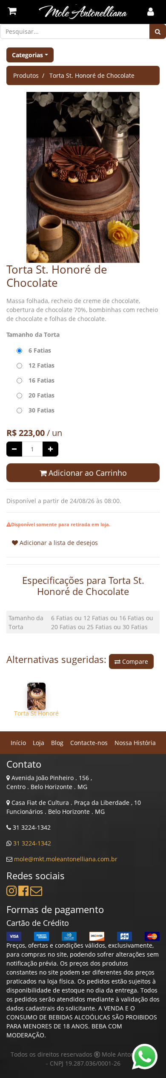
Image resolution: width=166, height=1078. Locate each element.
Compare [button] (134, 661)
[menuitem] (18, 743)
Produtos (26, 75)
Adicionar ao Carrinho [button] (86, 473)
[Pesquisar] (157, 31)
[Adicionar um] (50, 449)
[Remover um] (14, 449)
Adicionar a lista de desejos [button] (58, 543)
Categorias (27, 55)
